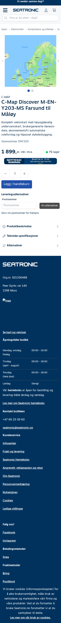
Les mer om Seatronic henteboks (24, 403)
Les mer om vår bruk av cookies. (30, 618)
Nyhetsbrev (10, 492)
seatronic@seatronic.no (18, 428)
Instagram (9, 541)
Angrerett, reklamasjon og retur (23, 468)
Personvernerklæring (16, 484)
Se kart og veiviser (14, 332)
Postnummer (9, 199)
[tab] (28, 91)
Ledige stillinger (13, 509)
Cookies (8, 500)
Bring (6, 573)
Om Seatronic (11, 476)
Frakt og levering (13, 451)
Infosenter (9, 443)
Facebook (9, 532)
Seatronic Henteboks (16, 460)
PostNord (9, 581)
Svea (6, 557)
